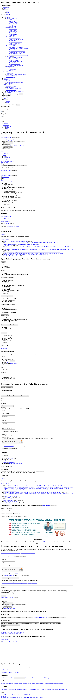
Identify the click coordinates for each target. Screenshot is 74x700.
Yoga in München (13, 31)
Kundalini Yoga (12, 26)
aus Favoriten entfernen (20, 604)
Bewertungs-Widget (40, 683)
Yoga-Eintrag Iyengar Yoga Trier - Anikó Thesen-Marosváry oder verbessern (20, 623)
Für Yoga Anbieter (7, 84)
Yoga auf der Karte (5, 218)
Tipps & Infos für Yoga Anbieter (13, 88)
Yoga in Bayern (12, 40)
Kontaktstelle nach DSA (24, 689)
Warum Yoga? (9, 73)
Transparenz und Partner (49, 689)
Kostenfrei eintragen (11, 86)
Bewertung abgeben (8, 142)
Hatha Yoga (12, 21)
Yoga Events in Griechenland (16, 65)
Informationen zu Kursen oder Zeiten (25, 438)
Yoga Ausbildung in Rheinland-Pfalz (17, 52)
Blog (4, 78)
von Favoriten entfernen (19, 141)
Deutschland (10, 365)
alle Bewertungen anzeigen (7, 180)
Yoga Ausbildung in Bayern (15, 49)
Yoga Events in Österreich (15, 62)
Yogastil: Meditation (13, 22)
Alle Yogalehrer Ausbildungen (16, 47)
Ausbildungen (12, 69)
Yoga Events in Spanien (14, 64)
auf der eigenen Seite (50, 623)
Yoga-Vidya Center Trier (9, 502)
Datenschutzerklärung (9, 446)
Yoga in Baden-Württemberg (15, 42)
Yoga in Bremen (13, 34)
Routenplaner (4, 348)
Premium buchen (10, 87)
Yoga (10, 68)
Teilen (5, 601)
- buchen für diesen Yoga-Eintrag (10, 624)
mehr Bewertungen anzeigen (7, 405)
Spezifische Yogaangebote (6, 296)
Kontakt (9, 381)
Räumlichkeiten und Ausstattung (8, 304)
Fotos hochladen (7, 607)
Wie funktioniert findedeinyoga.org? (14, 82)
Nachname (4, 423)
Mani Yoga (67, 246)
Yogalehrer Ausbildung (11, 45)
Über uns (5, 79)
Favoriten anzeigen (8, 605)
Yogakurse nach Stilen (11, 18)
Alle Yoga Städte (13, 29)
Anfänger (5, 435)
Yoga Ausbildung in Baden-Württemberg (18, 55)
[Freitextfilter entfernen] (17, 94)
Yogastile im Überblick (11, 75)
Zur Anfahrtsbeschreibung (9, 462)
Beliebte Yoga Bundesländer (13, 36)
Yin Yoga (11, 25)
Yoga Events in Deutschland (15, 61)
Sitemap (57, 689)
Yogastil (2, 270)
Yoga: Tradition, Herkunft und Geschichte (16, 74)
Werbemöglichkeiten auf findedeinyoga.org (16, 91)
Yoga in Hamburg (13, 32)
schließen (14, 170)
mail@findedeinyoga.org (28, 694)
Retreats (11, 70)
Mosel (4, 374)
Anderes (51, 438)
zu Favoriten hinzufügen (9, 604)
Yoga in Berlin (12, 30)
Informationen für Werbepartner (52, 683)
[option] (8, 11)
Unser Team (9, 81)
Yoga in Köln (12, 35)
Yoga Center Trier (7, 245)
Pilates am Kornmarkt (8, 500)
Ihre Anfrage (5, 416)
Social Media (4, 333)
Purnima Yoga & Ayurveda (9, 491)
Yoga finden (6, 17)
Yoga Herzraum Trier (22, 241)
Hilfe (4, 8)
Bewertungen (6, 157)
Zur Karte (5, 460)
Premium (3, 234)
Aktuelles (3, 262)
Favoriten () (5, 639)
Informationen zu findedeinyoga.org (43, 678)
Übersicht (5, 153)
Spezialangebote (10, 66)
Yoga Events (9, 56)
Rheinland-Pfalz (13, 363)
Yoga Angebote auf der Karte (7, 678)
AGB (16, 573)
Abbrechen (16, 578)
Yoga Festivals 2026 (13, 60)
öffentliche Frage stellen (20, 556)
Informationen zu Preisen (41, 438)
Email (3, 426)
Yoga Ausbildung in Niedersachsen (17, 51)
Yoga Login (6, 7)
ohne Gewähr (46, 505)
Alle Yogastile (12, 19)
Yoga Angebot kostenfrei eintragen (19, 683)
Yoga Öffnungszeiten (5, 221)
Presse (21, 694)
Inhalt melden (7, 148)
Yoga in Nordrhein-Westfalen (16, 39)
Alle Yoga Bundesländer (14, 38)
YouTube (12, 694)
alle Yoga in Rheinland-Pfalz (7, 161)
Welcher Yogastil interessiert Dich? (10, 431)
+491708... (7, 223)
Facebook (3, 694)
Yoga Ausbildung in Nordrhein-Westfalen (18, 48)
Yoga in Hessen (12, 44)
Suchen (20, 94)
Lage (4, 155)
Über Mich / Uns (4, 315)
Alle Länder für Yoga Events (15, 57)
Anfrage (5, 158)
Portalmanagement (63, 689)
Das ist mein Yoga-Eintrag (13, 632)
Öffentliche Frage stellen (9, 608)
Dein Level (4, 434)
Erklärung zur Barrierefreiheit (37, 689)
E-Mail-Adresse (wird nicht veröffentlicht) (11, 565)
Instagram (7, 694)
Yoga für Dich (6, 497)
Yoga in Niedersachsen (14, 43)
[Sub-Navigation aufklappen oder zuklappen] (9, 17)
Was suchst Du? (5, 437)
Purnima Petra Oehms (55, 252)
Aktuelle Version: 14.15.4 (41, 697)
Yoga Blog (32, 678)
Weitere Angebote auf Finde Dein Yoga (9, 324)
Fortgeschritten (13, 435)
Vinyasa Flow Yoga (13, 23)
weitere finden (41, 617)
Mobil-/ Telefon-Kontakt (7, 428)
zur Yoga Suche (4, 162)
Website (3, 410)
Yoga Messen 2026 (13, 58)
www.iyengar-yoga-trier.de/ (9, 140)
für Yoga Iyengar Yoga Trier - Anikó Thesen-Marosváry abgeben (17, 617)
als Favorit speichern (8, 141)
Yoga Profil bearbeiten (6, 683)
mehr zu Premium (5, 239)
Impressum (3, 689)
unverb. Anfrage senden (6, 137)
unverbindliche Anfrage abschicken (9, 448)
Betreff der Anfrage (6, 413)
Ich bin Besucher (11, 633)
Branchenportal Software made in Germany (18, 697)
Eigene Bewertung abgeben (7, 387)
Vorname (4, 420)
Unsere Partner (9, 83)
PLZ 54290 (12, 360)
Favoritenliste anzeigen (6, 170)
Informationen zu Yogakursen (7, 277)
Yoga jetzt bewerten (15, 395)
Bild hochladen (7, 144)
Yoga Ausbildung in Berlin (15, 53)
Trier (8, 362)
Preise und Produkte (11, 90)
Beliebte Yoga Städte (11, 27)
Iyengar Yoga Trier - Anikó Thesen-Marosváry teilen (15, 145)
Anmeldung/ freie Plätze (9, 438)
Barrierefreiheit (7, 5)
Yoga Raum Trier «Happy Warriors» (11, 255)
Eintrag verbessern (8, 147)
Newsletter (17, 694)
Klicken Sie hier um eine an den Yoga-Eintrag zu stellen (18, 553)
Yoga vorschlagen (10, 77)
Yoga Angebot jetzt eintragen (7, 669)
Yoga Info (5, 71)
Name (3, 562)
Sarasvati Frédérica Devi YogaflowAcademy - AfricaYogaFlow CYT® (57, 249)
